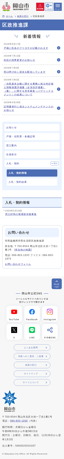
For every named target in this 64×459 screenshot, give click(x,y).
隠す (56, 163)
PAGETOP (57, 285)
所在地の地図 (23, 249)
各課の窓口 (23, 16)
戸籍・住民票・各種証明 (20, 136)
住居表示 (11, 154)
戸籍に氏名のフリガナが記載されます (26, 48)
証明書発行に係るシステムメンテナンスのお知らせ (28, 108)
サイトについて (31, 382)
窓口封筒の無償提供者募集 (21, 214)
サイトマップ (31, 373)
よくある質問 (31, 347)
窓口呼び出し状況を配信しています (25, 72)
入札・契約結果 (17, 182)
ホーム (9, 16)
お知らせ (11, 127)
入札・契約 (12, 163)
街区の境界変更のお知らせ (19, 60)
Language (49, 9)
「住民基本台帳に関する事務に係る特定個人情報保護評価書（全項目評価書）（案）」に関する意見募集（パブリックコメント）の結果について (28, 89)
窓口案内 (11, 145)
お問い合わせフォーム (18, 264)
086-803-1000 (19, 421)
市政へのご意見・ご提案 (31, 356)
